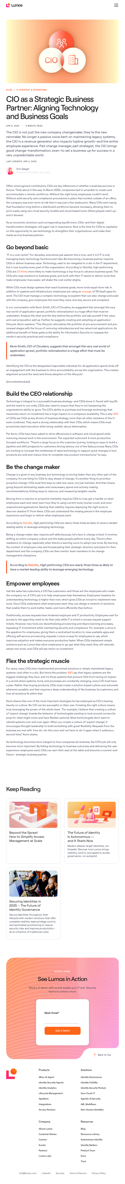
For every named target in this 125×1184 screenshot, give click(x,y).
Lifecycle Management (51, 1093)
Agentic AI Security (90, 1098)
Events (42, 1145)
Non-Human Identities (92, 1109)
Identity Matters (89, 1145)
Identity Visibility (89, 1082)
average (87, 291)
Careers (43, 1139)
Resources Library (90, 1134)
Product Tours (88, 1150)
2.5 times (22, 271)
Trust (83, 1161)
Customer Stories (48, 1134)
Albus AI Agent (46, 1077)
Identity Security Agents (51, 1082)
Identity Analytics (48, 1087)
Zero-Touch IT (88, 1093)
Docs (83, 1155)
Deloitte (27, 522)
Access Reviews (47, 1109)
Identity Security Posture (93, 1087)
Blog (83, 1128)
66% (70, 672)
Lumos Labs (45, 1155)
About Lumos (46, 1128)
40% (115, 413)
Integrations (45, 1104)
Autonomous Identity (91, 1139)
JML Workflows (88, 1104)
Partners (43, 1150)
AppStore (44, 1098)
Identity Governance (91, 1077)
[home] (14, 5)
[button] (115, 5)
